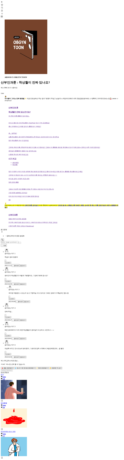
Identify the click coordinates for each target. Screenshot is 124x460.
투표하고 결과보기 (7, 370)
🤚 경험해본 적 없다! (55, 368)
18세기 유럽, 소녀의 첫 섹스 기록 (87, 205)
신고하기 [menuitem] (7, 263)
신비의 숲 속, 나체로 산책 (66, 205)
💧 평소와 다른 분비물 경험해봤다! (25, 368)
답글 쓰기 (23, 265)
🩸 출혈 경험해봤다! (7, 368)
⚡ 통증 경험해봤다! (42, 368)
